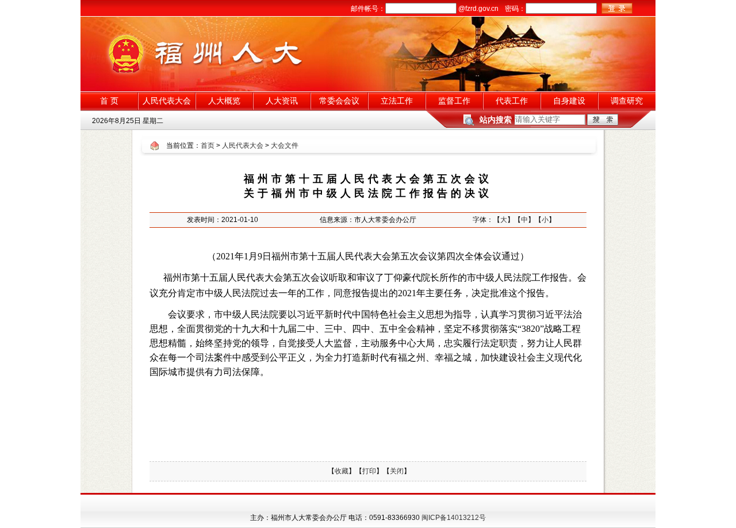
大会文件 (284, 145)
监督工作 (454, 100)
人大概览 (224, 100)
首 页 (109, 100)
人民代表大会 (167, 100)
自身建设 (569, 100)
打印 (369, 471)
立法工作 (397, 100)
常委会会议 (339, 100)
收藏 (341, 471)
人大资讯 (282, 100)
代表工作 (512, 100)
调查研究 (627, 100)
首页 (207, 145)
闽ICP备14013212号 (453, 518)
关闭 (397, 471)
